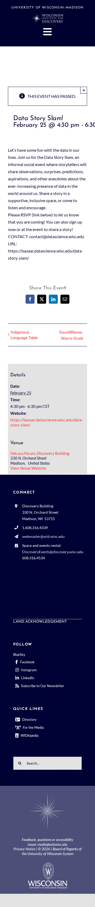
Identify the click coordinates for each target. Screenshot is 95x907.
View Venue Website (28, 468)
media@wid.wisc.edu (52, 844)
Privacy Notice (24, 849)
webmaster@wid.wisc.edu (43, 536)
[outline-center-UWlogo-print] (47, 864)
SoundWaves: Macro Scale (71, 335)
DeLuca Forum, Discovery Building (39, 453)
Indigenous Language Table (24, 334)
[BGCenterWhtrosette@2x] (47, 793)
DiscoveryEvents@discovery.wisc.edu (52, 552)
